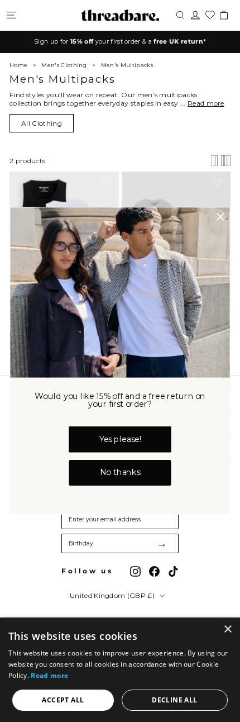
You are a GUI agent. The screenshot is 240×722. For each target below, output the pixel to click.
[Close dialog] (220, 217)
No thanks (120, 473)
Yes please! (120, 439)
